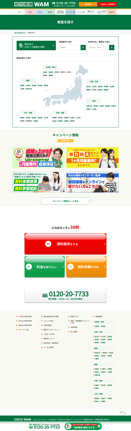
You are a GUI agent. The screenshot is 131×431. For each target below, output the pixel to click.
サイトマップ (77, 419)
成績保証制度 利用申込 (102, 419)
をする (62, 243)
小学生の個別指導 (25, 316)
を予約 (84, 266)
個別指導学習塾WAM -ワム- (22, 419)
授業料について (49, 339)
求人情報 (74, 332)
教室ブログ (75, 316)
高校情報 (74, 327)
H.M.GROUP (53, 419)
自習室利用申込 (88, 419)
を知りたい (41, 266)
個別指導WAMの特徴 (51, 316)
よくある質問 (48, 347)
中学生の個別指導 (25, 321)
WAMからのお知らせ (65, 419)
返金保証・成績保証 (50, 343)
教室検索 (99, 316)
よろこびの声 (48, 321)
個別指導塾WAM (19, 32)
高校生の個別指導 (25, 325)
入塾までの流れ (49, 334)
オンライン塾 (23, 330)
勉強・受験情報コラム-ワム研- (80, 322)
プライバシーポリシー (40, 419)
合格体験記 (47, 325)
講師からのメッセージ (51, 330)
